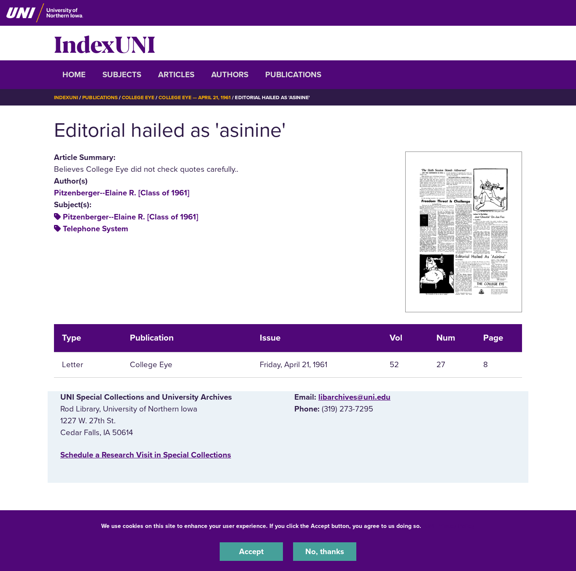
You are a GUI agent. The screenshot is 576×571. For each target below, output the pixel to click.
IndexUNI (104, 43)
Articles (176, 74)
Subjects (121, 74)
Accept (251, 551)
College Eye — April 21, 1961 (195, 97)
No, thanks (324, 551)
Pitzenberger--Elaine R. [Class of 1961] (121, 193)
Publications (293, 74)
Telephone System (95, 228)
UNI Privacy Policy (449, 526)
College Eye (138, 97)
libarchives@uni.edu (354, 397)
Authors (229, 74)
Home (74, 74)
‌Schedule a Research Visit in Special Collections (145, 455)
